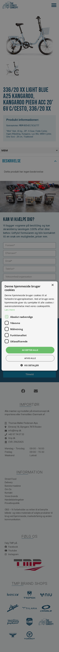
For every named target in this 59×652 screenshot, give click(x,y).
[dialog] (29, 326)
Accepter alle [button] (30, 350)
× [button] (52, 285)
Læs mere (10, 309)
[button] (29, 365)
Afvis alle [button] (30, 358)
